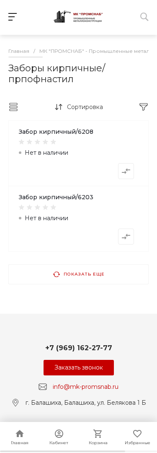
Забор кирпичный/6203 (56, 197)
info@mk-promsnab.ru (85, 387)
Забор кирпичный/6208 (56, 131)
